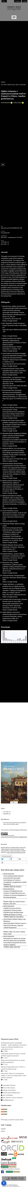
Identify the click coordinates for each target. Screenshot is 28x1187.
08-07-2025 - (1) (5, 244)
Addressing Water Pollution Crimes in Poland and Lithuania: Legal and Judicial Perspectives (14, 925)
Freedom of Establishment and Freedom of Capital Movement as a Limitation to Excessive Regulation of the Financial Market (14, 894)
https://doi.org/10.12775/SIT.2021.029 (14, 459)
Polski (3, 1131)
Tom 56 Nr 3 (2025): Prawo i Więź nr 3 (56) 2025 (13, 84)
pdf (3, 164)
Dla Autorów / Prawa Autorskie (13, 1098)
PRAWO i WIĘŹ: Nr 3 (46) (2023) (13, 916)
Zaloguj (25, 1)
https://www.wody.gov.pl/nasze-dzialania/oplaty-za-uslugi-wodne (12, 529)
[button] (5, 859)
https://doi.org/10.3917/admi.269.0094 (14, 385)
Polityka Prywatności (9, 1090)
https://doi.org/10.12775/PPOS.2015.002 (14, 400)
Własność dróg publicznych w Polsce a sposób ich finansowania (13, 1068)
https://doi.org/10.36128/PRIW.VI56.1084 (11, 228)
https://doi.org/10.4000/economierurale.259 (14, 330)
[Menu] (14, 17)
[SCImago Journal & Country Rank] (12, 1120)
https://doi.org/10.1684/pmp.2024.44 (14, 594)
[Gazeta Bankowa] (8, 1163)
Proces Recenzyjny (9, 1088)
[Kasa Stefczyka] (8, 1167)
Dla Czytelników (8, 1095)
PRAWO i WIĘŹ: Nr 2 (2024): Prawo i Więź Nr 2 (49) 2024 (14, 902)
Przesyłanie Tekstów (9, 1085)
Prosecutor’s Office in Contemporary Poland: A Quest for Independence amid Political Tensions (13, 1075)
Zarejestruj (17, 1)
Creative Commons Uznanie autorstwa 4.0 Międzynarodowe (14, 837)
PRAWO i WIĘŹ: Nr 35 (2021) (12, 886)
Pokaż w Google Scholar (9, 321)
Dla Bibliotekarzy (8, 1100)
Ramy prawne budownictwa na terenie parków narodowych (13, 1061)
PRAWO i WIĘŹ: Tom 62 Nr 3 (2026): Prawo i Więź (14, 933)
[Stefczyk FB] (10, 1170)
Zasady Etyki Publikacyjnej (11, 1093)
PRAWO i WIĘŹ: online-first (12, 947)
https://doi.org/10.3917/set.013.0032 (14, 364)
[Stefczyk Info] (8, 1159)
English (3, 1129)
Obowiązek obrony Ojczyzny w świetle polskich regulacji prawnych (13, 1055)
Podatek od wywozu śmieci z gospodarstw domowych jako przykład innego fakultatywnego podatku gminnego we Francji (13, 911)
